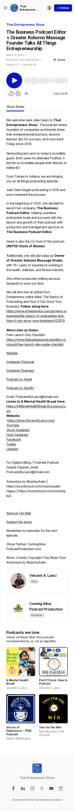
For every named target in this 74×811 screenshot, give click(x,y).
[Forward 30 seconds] (18, 93)
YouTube (12, 425)
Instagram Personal (20, 362)
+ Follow (63, 8)
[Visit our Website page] (61, 788)
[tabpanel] (37, 343)
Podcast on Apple (19, 379)
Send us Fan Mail (18, 513)
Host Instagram (17, 435)
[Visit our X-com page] (42, 788)
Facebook (13, 439)
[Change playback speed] (26, 93)
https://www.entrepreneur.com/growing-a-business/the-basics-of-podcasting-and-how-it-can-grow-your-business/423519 (36, 316)
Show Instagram (18, 430)
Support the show (19, 522)
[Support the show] (49, 8)
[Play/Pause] (14, 80)
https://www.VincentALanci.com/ (31, 420)
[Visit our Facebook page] (13, 788)
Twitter (11, 444)
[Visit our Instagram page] (32, 788)
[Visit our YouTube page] (51, 788)
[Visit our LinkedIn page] (23, 788)
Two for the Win (50, 727)
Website (12, 353)
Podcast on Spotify (20, 388)
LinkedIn (12, 449)
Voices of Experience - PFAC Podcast (19, 731)
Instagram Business (20, 371)
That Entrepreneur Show (29, 8)
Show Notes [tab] (15, 107)
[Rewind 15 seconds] (11, 93)
